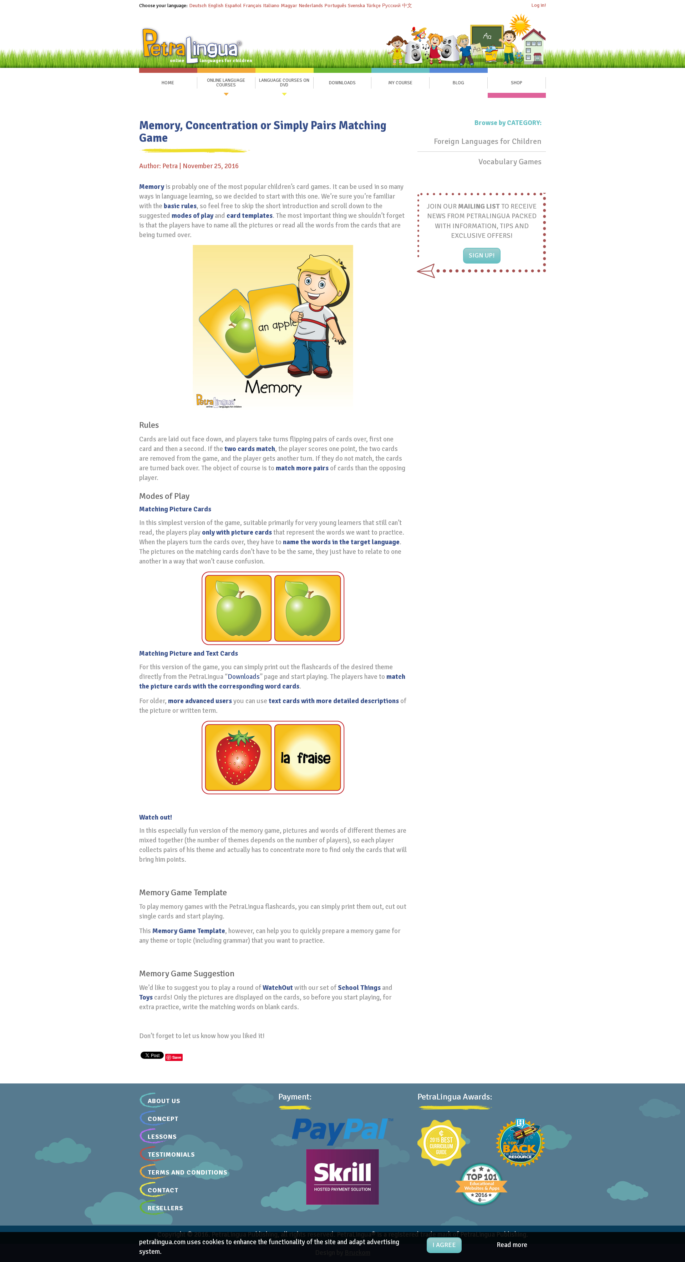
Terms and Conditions (187, 1172)
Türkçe (373, 5)
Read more (512, 1245)
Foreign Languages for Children (488, 141)
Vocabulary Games (510, 161)
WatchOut (278, 987)
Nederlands (311, 5)
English (215, 5)
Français (252, 5)
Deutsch (198, 5)
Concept (163, 1119)
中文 (407, 5)
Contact (163, 1190)
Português (335, 5)
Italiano (271, 5)
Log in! (538, 5)
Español (233, 5)
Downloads (244, 676)
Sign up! (482, 255)
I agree (444, 1245)
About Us (164, 1101)
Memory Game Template (188, 931)
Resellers (165, 1208)
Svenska (356, 5)
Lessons (162, 1137)
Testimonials (171, 1154)
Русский (391, 5)
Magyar (289, 5)
